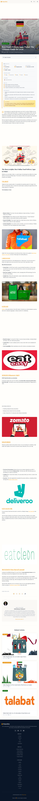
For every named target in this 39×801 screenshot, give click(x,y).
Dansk (20, 780)
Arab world (5, 40)
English (20, 762)
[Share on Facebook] (14, 594)
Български (20, 784)
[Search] (31, 2)
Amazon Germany (20, 749)
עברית (20, 788)
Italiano (20, 773)
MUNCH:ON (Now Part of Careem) (13, 569)
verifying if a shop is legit (14, 585)
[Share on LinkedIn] (19, 594)
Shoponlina (4, 1)
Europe (20, 736)
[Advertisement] (19, 11)
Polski (20, 777)
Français (19, 769)
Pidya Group (24, 794)
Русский (19, 786)
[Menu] (37, 2)
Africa (20, 741)
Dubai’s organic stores (13, 479)
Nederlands (20, 775)
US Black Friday (20, 754)
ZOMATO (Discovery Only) (11, 375)
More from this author (19, 619)
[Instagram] (21, 731)
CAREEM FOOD (6, 258)
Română (19, 778)
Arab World (20, 743)
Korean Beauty (20, 751)
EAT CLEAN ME (7, 509)
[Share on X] (17, 594)
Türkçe (20, 765)
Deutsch (19, 767)
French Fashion (20, 756)
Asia (20, 739)
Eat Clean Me (31, 511)
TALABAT (5, 181)
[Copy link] (25, 594)
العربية (20, 764)
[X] (15, 731)
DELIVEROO (6, 442)
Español (19, 771)
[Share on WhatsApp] (22, 594)
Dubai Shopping (20, 752)
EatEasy (3, 309)
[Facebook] (18, 731)
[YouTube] (24, 731)
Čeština (19, 782)
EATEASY (5, 306)
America (19, 737)
